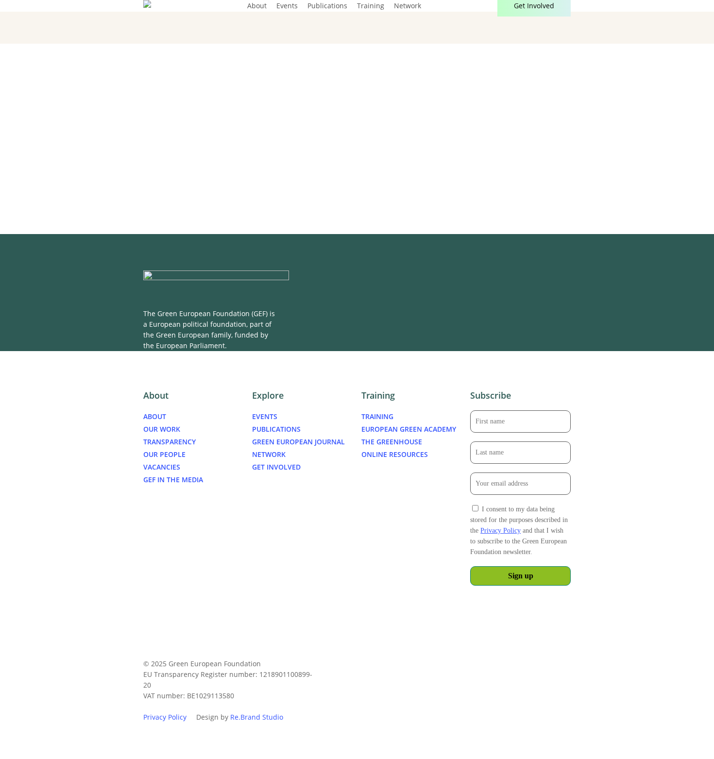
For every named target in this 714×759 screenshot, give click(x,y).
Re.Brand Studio (256, 717)
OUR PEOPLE (164, 454)
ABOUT (154, 416)
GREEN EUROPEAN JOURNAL (298, 441)
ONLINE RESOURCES (394, 454)
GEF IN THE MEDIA (173, 479)
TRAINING (377, 416)
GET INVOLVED (276, 467)
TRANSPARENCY (169, 441)
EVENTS (264, 416)
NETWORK (269, 454)
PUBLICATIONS (276, 429)
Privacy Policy (500, 530)
